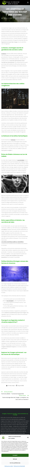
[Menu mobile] (28, 2)
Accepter (15, 455)
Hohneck (13, 139)
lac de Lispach (10, 300)
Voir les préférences (15, 463)
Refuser (15, 459)
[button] (28, 437)
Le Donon (3, 53)
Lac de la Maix (20, 160)
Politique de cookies (9, 466)
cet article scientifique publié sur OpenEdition (12, 241)
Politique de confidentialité (19, 466)
